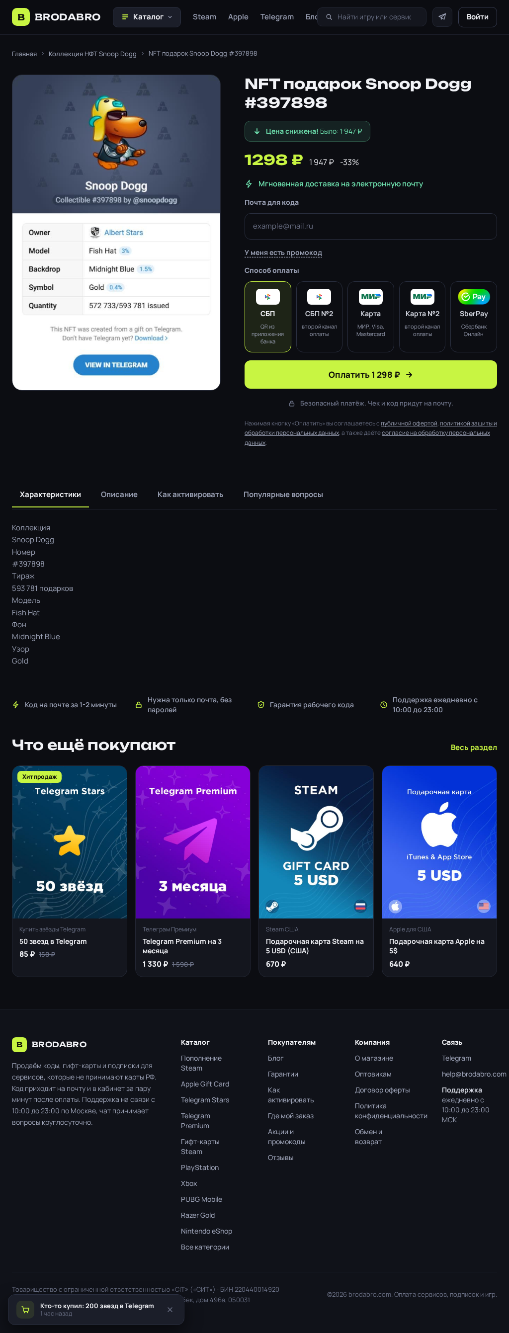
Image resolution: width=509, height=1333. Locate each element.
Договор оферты (382, 1089)
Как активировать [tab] (191, 494)
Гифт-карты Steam (200, 1146)
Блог (314, 16)
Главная (24, 53)
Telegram (277, 16)
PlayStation (200, 1167)
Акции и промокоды (287, 1136)
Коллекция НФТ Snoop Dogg (93, 53)
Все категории (205, 1246)
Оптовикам (373, 1074)
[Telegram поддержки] (442, 17)
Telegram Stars (205, 1099)
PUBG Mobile (201, 1199)
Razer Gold (198, 1215)
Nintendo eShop (206, 1231)
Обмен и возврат (368, 1136)
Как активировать (291, 1094)
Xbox (189, 1183)
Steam (204, 16)
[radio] (268, 316)
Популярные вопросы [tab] (283, 494)
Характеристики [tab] (50, 494)
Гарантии (283, 1074)
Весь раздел (474, 747)
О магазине (374, 1058)
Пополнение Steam (201, 1063)
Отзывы (281, 1157)
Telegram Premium (195, 1120)
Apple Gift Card (205, 1083)
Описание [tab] (119, 494)
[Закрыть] (170, 1310)
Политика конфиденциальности (382, 1110)
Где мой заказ (291, 1115)
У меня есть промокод (283, 252)
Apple (238, 16)
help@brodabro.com (469, 1074)
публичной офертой (409, 423)
